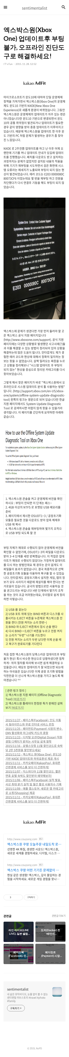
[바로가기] (19, 699)
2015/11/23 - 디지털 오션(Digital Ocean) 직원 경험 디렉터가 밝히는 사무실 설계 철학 (33, 739)
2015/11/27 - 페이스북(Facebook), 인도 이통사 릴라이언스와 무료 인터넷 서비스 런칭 (33, 722)
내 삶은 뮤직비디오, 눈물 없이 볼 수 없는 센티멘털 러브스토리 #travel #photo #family (27, 997)
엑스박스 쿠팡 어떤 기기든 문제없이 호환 (33, 870)
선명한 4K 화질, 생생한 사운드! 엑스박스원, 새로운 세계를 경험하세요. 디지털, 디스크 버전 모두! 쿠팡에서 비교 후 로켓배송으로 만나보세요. (33, 851)
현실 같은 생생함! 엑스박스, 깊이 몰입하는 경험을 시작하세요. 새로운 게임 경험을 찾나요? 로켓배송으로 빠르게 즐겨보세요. (34, 877)
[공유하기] (14, 897)
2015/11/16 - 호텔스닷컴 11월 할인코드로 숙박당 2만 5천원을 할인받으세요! (34, 748)
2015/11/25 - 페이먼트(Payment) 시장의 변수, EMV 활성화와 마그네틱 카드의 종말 (33, 730)
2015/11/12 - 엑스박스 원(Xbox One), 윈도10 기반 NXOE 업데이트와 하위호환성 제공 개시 (33, 756)
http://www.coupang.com (22, 839)
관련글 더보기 (59, 915)
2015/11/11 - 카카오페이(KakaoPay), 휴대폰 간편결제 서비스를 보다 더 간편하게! (32, 765)
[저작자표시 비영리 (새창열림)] (41, 897)
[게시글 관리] (19, 897)
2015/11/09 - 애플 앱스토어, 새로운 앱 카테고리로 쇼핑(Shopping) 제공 (34, 790)
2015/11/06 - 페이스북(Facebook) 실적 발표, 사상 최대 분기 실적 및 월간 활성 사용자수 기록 (33, 782)
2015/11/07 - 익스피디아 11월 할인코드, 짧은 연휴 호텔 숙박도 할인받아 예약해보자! (33, 773)
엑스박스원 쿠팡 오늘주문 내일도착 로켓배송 (34, 844)
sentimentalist (17, 989)
